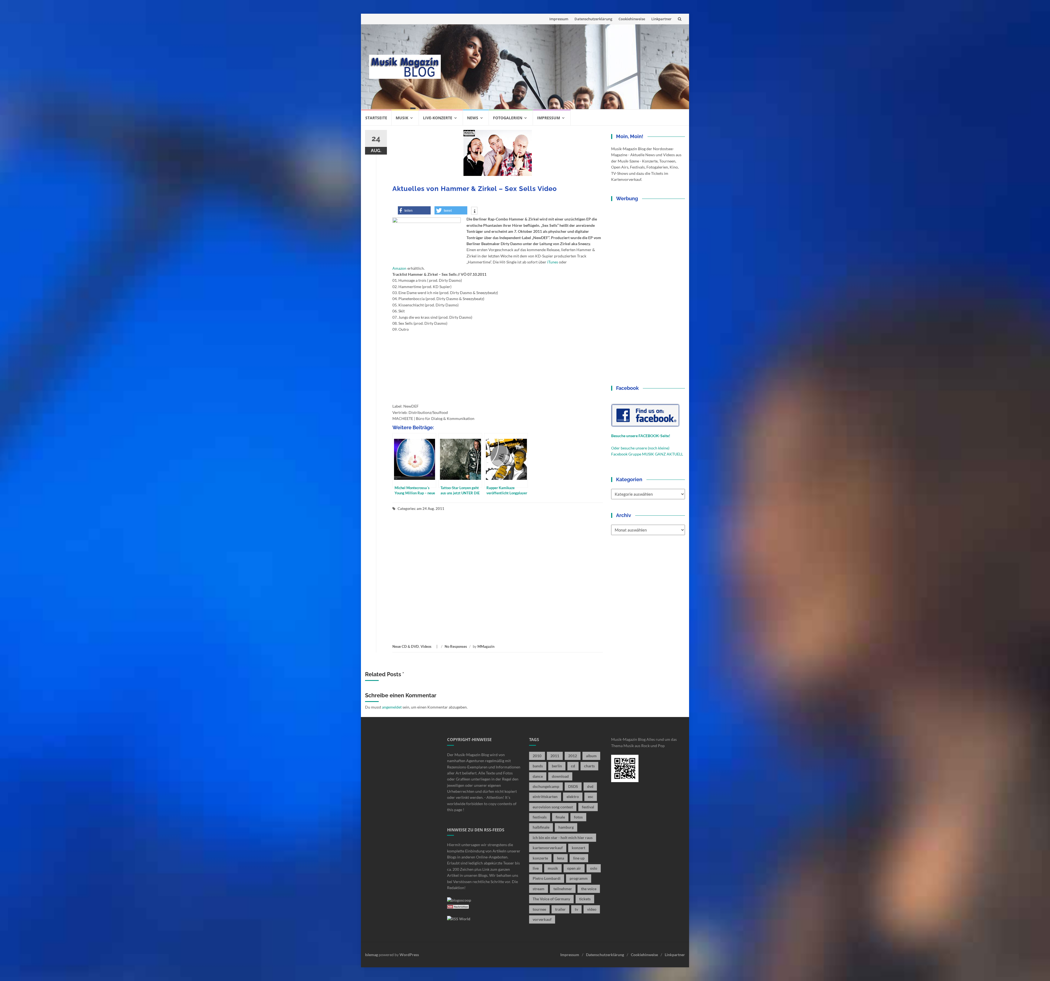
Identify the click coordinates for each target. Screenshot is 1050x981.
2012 (572, 755)
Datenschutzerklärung (593, 18)
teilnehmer (562, 888)
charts (589, 766)
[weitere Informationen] (474, 211)
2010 (537, 755)
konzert (578, 847)
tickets (585, 898)
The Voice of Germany (551, 898)
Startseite (376, 117)
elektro (573, 796)
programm (579, 878)
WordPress (409, 954)
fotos (578, 817)
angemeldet (392, 707)
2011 (554, 755)
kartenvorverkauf (548, 847)
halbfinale (541, 827)
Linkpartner (661, 18)
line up (579, 858)
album (591, 755)
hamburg (566, 827)
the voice (588, 888)
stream (538, 888)
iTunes (552, 262)
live (536, 868)
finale (560, 817)
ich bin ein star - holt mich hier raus (563, 837)
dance (538, 776)
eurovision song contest (553, 807)
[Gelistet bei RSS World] (458, 918)
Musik (402, 117)
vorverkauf (542, 919)
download (560, 776)
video (591, 909)
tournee (539, 909)
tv (576, 909)
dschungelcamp (546, 786)
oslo (593, 868)
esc (590, 796)
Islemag (371, 954)
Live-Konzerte (437, 117)
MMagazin (485, 646)
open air (574, 868)
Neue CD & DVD (405, 646)
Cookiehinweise (632, 18)
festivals (540, 817)
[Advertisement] (565, 66)
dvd (590, 786)
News (472, 117)
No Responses (456, 646)
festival (588, 807)
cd (573, 766)
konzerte (540, 858)
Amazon (399, 268)
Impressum (558, 18)
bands (538, 766)
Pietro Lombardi (547, 878)
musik (553, 868)
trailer (560, 909)
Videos (426, 646)
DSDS (573, 786)
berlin (557, 766)
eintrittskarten (545, 796)
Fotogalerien (507, 117)
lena (560, 858)
